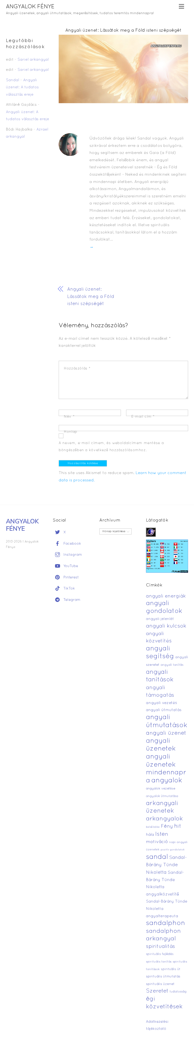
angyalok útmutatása (162, 796)
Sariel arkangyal (33, 59)
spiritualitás (160, 946)
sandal (157, 857)
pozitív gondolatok (173, 850)
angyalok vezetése (160, 788)
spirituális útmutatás (163, 976)
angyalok (166, 780)
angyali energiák (166, 596)
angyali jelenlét (160, 619)
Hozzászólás (77, 368)
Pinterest (70, 577)
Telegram (71, 600)
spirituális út (170, 969)
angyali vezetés (161, 703)
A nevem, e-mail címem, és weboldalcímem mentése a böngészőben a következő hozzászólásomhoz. (111, 446)
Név (69, 416)
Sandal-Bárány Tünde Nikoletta (166, 865)
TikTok (68, 588)
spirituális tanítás (159, 961)
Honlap (70, 431)
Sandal (12, 80)
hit (177, 826)
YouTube (70, 566)
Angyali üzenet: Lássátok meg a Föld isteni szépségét (123, 31)
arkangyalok (164, 819)
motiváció (157, 842)
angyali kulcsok (166, 626)
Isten (161, 834)
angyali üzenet (166, 733)
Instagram (72, 554)
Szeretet (157, 991)
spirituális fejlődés (159, 954)
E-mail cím (143, 416)
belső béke (153, 827)
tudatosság (178, 991)
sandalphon (165, 923)
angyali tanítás (172, 665)
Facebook (71, 543)
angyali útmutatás (163, 710)
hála (150, 834)
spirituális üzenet (160, 984)
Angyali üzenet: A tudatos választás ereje (22, 87)
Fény (167, 826)
